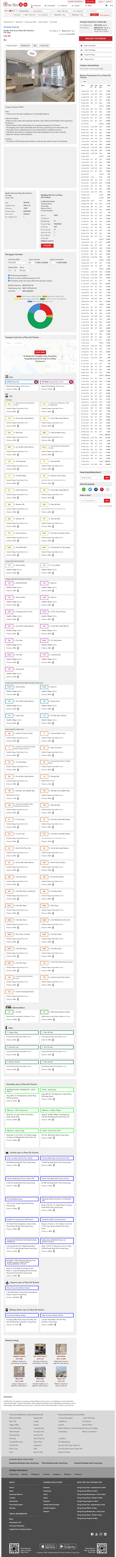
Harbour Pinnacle (64, 1452)
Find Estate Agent (16, 1505)
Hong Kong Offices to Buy (87, 1508)
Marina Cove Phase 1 (89, 1432)
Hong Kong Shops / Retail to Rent (89, 1498)
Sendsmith (109, 506)
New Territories (88, 1418)
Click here (40, 352)
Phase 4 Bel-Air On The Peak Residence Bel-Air (70, 1428)
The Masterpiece (64, 1442)
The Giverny (86, 1421)
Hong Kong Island (65, 1418)
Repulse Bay (38, 1418)
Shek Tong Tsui (39, 1438)
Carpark (77, 6)
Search (94, 15)
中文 (111, 6)
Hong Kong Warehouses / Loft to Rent (91, 1494)
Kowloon (62, 1438)
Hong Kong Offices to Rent (87, 1491)
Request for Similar (96, 38)
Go (107, 478)
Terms (22, 267)
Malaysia (67, 1474)
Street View (44, 46)
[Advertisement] (40, 166)
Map (35, 46)
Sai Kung (12, 1438)
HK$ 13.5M (40, 1381)
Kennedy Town (39, 1432)
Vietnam (24, 1474)
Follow (47, 245)
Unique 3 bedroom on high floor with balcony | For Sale (19, 1386)
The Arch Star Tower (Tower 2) (69, 1445)
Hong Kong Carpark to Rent (87, 1501)
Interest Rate (12, 267)
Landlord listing (23, 11)
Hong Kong (13, 1474)
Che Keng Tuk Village (90, 1428)
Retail (90, 6)
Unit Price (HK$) (13, 259)
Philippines (35, 1474)
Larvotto (61, 1425)
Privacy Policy (75, 1552)
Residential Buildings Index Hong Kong (24, 1463)
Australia (46, 1487)
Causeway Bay (39, 1428)
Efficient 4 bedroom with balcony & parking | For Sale (19, 1363)
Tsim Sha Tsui (38, 1435)
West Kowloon (14, 1432)
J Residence (62, 1421)
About (11, 1487)
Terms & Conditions (65, 1552)
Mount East (19, 1379)
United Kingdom (49, 1508)
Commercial (51, 6)
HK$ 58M (19, 1359)
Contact (12, 1498)
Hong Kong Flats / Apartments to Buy (91, 1505)
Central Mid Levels (16, 1442)
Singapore (57, 1474)
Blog (11, 1519)
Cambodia (47, 1491)
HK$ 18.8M (19, 1381)
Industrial (64, 6)
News (11, 1491)
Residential (37, 6)
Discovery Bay (14, 1435)
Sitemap (12, 1508)
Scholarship (13, 1501)
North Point (38, 1442)
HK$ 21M (40, 1359)
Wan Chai (12, 1421)
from (26, 15)
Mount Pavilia (87, 1425)
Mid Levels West (15, 1418)
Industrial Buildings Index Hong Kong (88, 1463)
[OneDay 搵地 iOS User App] (48, 1546)
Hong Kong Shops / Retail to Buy (89, 1515)
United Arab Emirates (51, 1505)
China (45, 1494)
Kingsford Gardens (19, 1356)
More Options (104, 15)
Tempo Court (61, 1379)
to (74, 11)
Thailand (46, 1474)
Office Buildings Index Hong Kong (54, 1463)
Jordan (36, 1421)
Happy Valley (14, 1425)
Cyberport (37, 1445)
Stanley (36, 1425)
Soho (11, 1452)
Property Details (12, 46)
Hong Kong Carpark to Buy (87, 1518)
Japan (45, 1498)
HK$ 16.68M (61, 1359)
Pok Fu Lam (13, 1449)
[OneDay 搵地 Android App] (67, 1546)
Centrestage (62, 1432)
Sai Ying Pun (13, 1445)
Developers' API (15, 1522)
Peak (35, 1449)
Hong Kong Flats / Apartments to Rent (91, 1487)
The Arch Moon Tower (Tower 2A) (70, 1449)
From (59, 11)
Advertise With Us (16, 1494)
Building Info (25, 46)
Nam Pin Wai (38, 1452)
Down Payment (34, 259)
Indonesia (78, 1474)
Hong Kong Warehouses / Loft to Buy (91, 1511)
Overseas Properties (75, 2)
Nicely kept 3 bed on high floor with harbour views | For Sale (61, 1363)
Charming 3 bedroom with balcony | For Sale (40, 1362)
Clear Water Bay (15, 1428)
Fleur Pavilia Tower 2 (40, 1356)
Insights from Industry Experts (20, 1529)
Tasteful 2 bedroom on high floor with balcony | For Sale (40, 1386)
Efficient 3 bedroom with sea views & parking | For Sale (61, 1386)
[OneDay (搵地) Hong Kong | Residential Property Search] (15, 4)
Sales (84, 81)
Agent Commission (57, 259)
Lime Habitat (61, 1356)
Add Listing (90, 2)
